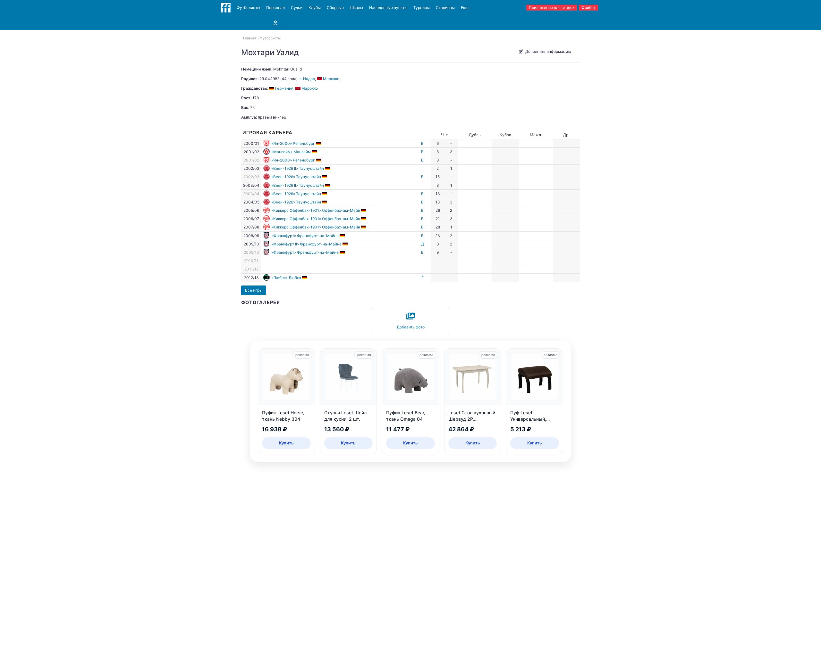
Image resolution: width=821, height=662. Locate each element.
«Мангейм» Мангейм (291, 151)
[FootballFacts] (225, 7)
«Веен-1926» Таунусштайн (296, 176)
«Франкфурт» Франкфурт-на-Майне (305, 235)
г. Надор (307, 78)
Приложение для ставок (551, 7)
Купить (286, 442)
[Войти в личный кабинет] (275, 22)
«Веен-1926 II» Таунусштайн (297, 168)
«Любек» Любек (286, 277)
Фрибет (588, 7)
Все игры (253, 290)
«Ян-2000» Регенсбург (293, 143)
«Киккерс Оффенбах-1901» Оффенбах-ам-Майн (315, 210)
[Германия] (319, 143)
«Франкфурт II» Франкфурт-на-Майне (306, 244)
